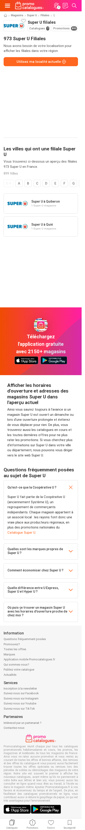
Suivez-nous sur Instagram (21, 698)
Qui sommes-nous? (16, 664)
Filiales (45, 15)
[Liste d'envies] (65, 5)
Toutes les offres (15, 649)
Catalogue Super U (21, 533)
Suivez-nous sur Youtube (20, 703)
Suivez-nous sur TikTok (19, 708)
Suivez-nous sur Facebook (21, 693)
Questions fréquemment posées (25, 639)
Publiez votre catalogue (19, 669)
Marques (9, 654)
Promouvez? (12, 644)
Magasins (17, 15)
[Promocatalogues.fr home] (29, 5)
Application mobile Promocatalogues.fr (29, 659)
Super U (32, 15)
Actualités (10, 674)
